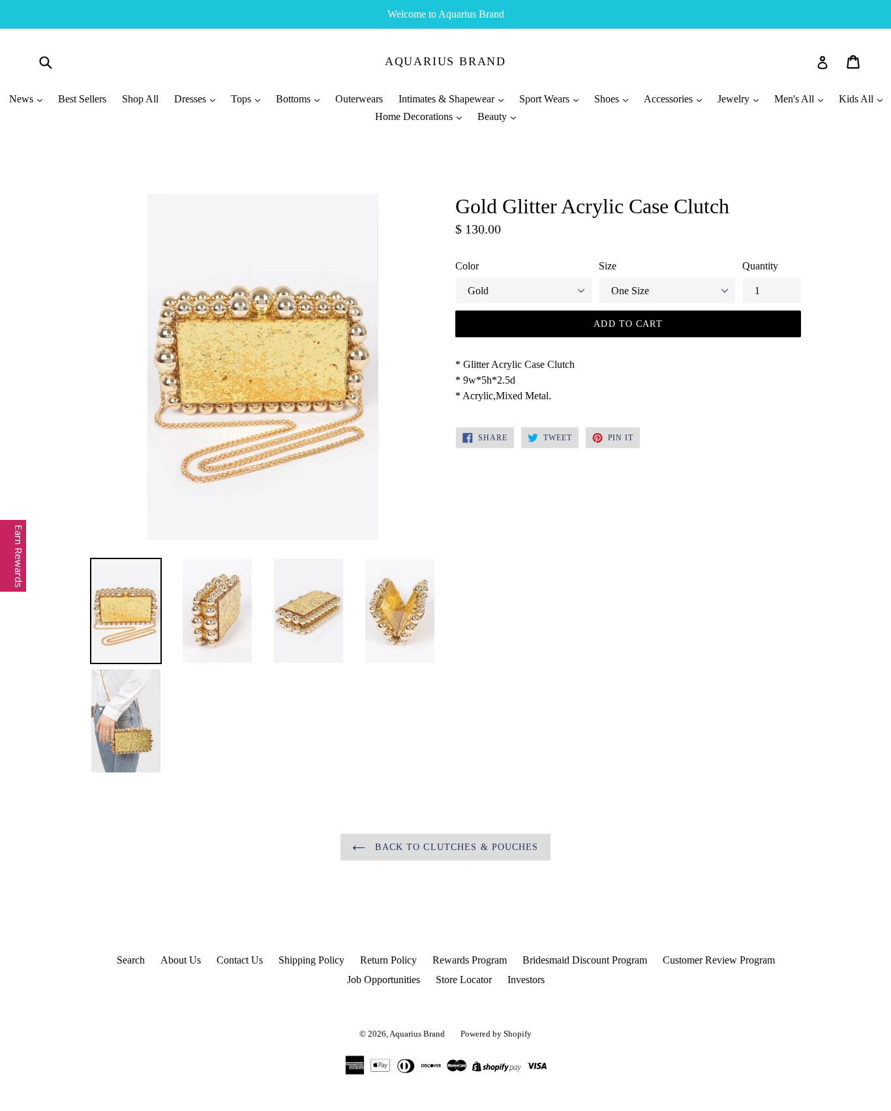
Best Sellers (82, 98)
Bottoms (294, 98)
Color (467, 265)
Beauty (493, 116)
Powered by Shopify (496, 1034)
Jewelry (734, 98)
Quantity (760, 265)
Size (607, 265)
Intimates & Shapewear (448, 98)
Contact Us (240, 960)
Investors (526, 979)
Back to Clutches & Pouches (455, 847)
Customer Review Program (719, 960)
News (22, 98)
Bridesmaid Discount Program (584, 960)
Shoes (608, 98)
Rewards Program (469, 960)
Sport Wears (545, 98)
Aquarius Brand (445, 61)
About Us (180, 960)
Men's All (795, 98)
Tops (242, 98)
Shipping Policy (311, 960)
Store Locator (464, 979)
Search (131, 960)
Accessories (669, 98)
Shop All (140, 98)
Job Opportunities (383, 979)
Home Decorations (415, 116)
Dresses (191, 98)
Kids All (857, 98)
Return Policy (388, 960)
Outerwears (359, 98)
